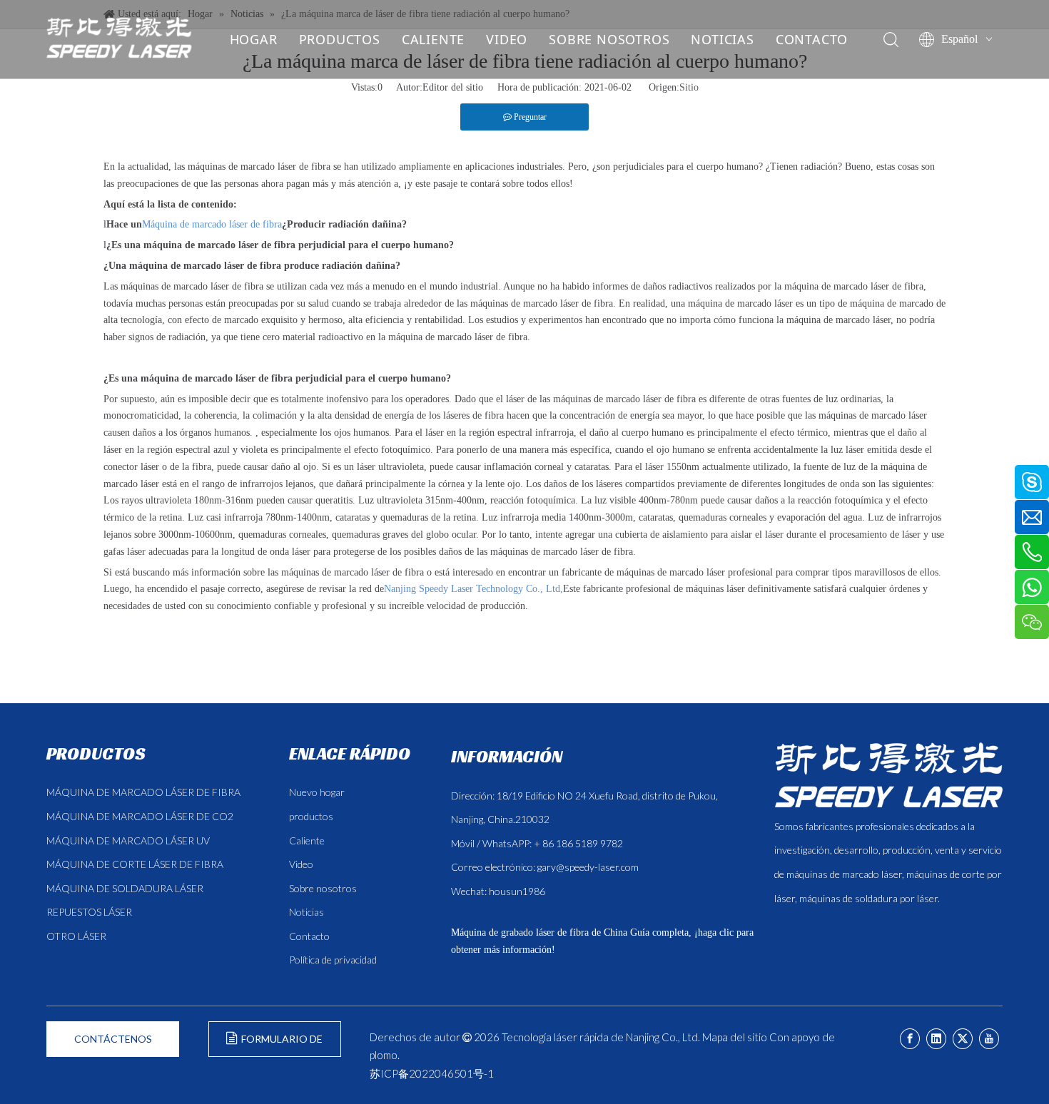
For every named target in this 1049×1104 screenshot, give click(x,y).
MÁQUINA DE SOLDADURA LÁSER (124, 888)
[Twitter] (963, 1038)
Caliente (307, 840)
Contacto (309, 936)
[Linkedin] (936, 1038)
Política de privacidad (333, 960)
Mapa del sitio (734, 1037)
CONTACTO (812, 39)
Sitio (689, 87)
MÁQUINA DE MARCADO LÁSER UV (128, 840)
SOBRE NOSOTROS (609, 39)
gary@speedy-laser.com (588, 867)
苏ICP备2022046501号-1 (432, 1073)
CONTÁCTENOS (113, 1039)
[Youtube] (989, 1038)
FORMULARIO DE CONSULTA (280, 1045)
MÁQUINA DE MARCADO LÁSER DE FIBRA (143, 792)
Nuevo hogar (317, 792)
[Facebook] (910, 1038)
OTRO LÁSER (76, 936)
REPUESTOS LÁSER (89, 912)
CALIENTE (433, 39)
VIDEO (506, 39)
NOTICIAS (722, 39)
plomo (383, 1054)
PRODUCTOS (339, 39)
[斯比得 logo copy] (888, 774)
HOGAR (254, 39)
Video (301, 864)
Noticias (306, 912)
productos (311, 816)
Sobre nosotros (323, 888)
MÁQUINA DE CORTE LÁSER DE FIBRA (134, 864)
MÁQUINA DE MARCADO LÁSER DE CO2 (139, 816)
